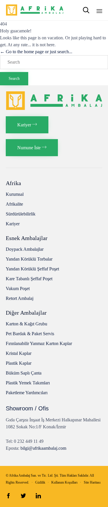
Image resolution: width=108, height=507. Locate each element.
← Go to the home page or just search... (36, 51)
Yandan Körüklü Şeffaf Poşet (32, 268)
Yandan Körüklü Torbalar (29, 259)
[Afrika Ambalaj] (34, 10)
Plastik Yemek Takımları (28, 382)
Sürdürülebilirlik (20, 213)
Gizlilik (40, 482)
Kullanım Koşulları (64, 482)
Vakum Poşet (18, 288)
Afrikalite (14, 204)
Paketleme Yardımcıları (27, 392)
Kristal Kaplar (18, 353)
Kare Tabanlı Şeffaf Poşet (29, 278)
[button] (27, 124)
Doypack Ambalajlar (24, 249)
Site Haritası (92, 482)
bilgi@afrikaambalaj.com (43, 448)
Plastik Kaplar (18, 363)
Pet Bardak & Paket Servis (30, 333)
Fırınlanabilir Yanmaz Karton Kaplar (39, 343)
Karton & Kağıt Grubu (26, 323)
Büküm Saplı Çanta (23, 372)
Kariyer (13, 223)
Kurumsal (15, 194)
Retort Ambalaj (19, 298)
